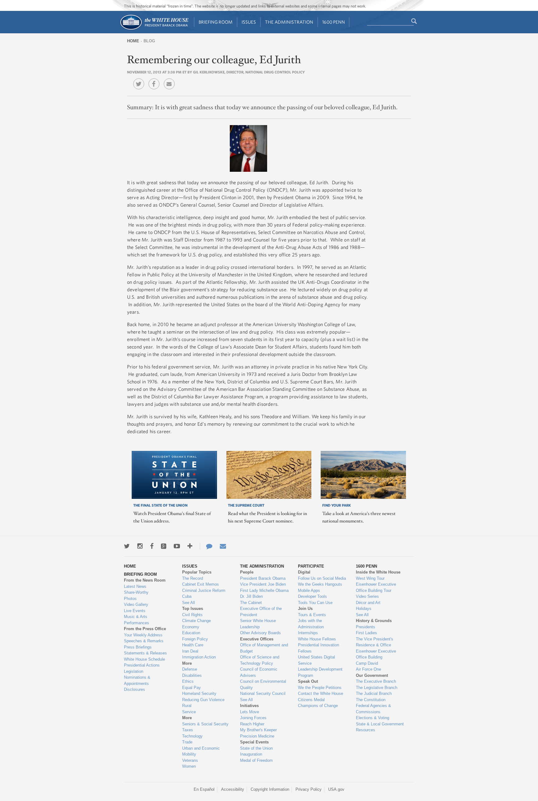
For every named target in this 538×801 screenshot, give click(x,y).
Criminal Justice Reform (203, 590)
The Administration (289, 22)
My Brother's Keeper (258, 730)
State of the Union (256, 748)
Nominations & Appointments (137, 680)
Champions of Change (318, 705)
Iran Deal (190, 651)
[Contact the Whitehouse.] (206, 546)
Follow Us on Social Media (322, 578)
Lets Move (249, 712)
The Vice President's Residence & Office (374, 642)
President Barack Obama (263, 578)
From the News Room (145, 580)
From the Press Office (145, 628)
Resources (365, 730)
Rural (186, 705)
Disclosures (134, 689)
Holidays (363, 608)
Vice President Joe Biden (263, 584)
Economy (190, 627)
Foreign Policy (195, 639)
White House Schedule (144, 659)
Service (189, 712)
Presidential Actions (142, 665)
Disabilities (192, 675)
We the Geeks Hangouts (320, 584)
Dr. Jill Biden (251, 596)
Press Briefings (138, 647)
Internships (308, 632)
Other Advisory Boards (260, 632)
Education (191, 632)
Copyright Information (270, 789)
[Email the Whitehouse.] (223, 546)
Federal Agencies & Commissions (373, 708)
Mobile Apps (309, 590)
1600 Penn (333, 22)
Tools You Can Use (315, 602)
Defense (189, 669)
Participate (311, 566)
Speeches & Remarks (143, 641)
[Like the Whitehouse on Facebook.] (151, 546)
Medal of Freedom (256, 760)
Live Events (134, 610)
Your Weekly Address (143, 635)
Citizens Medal (311, 699)
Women (189, 766)
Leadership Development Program (320, 672)
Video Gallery (136, 604)
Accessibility (232, 789)
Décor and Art (368, 602)
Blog (149, 41)
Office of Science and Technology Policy (259, 660)
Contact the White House (320, 693)
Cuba (186, 596)
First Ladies (366, 632)
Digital (304, 572)
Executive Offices (256, 639)
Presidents (365, 627)
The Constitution (370, 699)
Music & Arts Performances (136, 619)
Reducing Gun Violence (203, 699)
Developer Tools (312, 596)
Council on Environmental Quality (263, 684)
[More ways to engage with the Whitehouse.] (189, 546)
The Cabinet (251, 602)
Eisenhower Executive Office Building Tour (376, 587)
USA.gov (336, 789)
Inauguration (251, 754)
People (246, 572)
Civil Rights (192, 614)
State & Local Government (380, 724)
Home (133, 41)
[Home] (154, 29)
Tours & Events (312, 614)
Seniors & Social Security (205, 724)
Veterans (190, 760)
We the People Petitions (320, 687)
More (187, 663)
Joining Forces (253, 717)
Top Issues (192, 608)
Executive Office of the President (261, 611)
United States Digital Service (316, 660)
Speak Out (308, 681)
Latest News (135, 586)
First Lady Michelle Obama (264, 590)
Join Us (305, 608)
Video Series (367, 596)
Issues (249, 22)
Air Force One (368, 669)
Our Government (372, 675)
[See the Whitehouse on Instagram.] (140, 546)
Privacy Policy (308, 789)
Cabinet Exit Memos (200, 584)
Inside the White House (378, 572)
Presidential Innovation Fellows (318, 648)
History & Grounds (374, 620)
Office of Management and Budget (264, 648)
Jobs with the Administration (311, 623)
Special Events (254, 742)
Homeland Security (199, 693)
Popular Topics (196, 572)
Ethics (188, 681)
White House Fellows (317, 639)
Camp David (367, 663)
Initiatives (249, 705)
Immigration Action (199, 657)
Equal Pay (191, 687)
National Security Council (263, 693)
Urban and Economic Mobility (201, 751)
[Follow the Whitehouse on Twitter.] (127, 546)
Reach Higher (252, 724)
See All (188, 602)
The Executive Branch (376, 681)
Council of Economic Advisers (258, 672)
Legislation (133, 671)
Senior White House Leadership (258, 623)
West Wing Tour (370, 578)
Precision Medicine (257, 736)
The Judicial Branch (374, 693)
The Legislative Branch (376, 687)
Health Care (192, 645)
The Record (192, 578)
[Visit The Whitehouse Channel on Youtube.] (177, 546)
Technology (192, 736)
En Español (204, 789)
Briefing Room (216, 22)
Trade (187, 742)
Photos (130, 598)
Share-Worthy (136, 592)
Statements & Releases (145, 653)
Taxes (187, 730)
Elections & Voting (372, 717)
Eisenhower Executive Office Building (376, 654)
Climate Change (196, 620)
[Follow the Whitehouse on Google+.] (163, 546)
